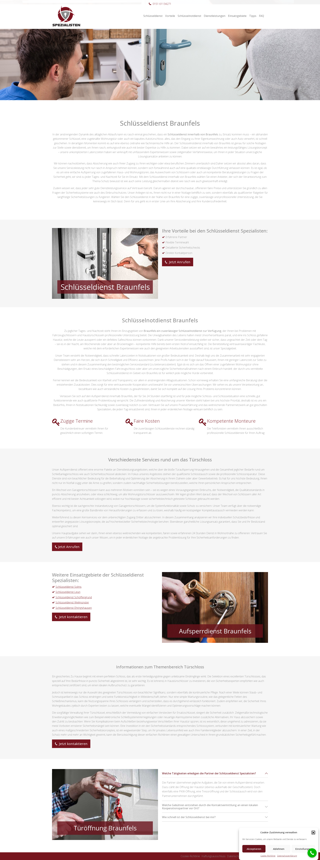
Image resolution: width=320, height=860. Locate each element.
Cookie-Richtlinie (268, 855)
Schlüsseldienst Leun (68, 592)
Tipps (252, 16)
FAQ (261, 16)
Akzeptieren (254, 848)
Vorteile (170, 16)
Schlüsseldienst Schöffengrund (74, 597)
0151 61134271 (162, 4)
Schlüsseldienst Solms (69, 587)
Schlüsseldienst (152, 16)
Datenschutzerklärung (287, 855)
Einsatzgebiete (237, 16)
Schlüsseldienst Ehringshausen (74, 608)
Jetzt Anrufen (179, 262)
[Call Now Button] (312, 852)
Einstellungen (303, 848)
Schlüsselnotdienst (189, 16)
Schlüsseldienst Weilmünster (72, 602)
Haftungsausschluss (214, 856)
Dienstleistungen (214, 16)
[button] (313, 832)
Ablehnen (278, 848)
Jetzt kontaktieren (73, 617)
